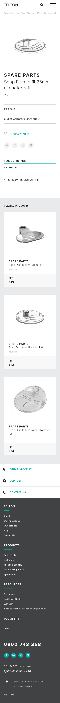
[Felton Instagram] (20, 655)
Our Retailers (10, 525)
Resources (12, 584)
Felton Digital (10, 555)
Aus (12, 694)
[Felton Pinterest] (28, 655)
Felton (9, 506)
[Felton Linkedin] (13, 655)
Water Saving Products (15, 569)
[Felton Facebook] (6, 655)
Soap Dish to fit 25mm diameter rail (38, 13)
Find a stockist (21, 469)
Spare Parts (9, 13)
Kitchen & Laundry (13, 565)
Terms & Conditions (23, 686)
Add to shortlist (20, 134)
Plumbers (11, 619)
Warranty (8, 604)
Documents (9, 594)
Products (12, 545)
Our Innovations (12, 521)
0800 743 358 (22, 644)
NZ (5, 694)
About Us (8, 516)
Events (7, 628)
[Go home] (12, 4)
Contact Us (18, 492)
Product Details (15, 161)
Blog (6, 530)
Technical (10, 167)
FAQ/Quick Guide (12, 599)
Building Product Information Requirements (25, 608)
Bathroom (9, 560)
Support (16, 481)
